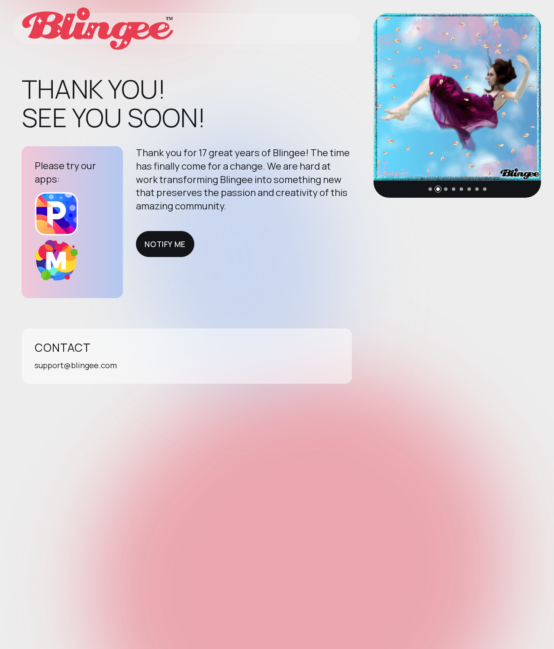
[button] (430, 189)
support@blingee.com (76, 365)
